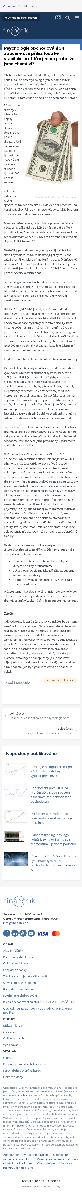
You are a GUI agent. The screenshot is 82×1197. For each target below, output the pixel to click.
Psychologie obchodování (20, 996)
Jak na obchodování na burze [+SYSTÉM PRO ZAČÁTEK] (38, 1002)
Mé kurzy (30, 6)
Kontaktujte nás (33, 1181)
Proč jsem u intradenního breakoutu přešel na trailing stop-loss (51, 818)
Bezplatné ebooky (15, 970)
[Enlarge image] (51, 146)
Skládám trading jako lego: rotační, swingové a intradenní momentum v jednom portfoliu (53, 839)
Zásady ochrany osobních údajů (25, 1154)
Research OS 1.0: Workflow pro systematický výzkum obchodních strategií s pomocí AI (53, 863)
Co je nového (11, 1032)
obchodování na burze (16, 1095)
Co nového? (11, 6)
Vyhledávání (11, 1045)
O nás (7, 1058)
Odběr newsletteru (15, 963)
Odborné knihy (13, 1077)
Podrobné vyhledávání (18, 957)
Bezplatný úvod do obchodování (24, 1064)
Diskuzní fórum (13, 1025)
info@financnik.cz (15, 923)
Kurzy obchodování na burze (22, 1071)
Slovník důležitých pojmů (19, 983)
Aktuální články (13, 950)
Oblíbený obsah (13, 1038)
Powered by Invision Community (41, 1186)
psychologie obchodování (20, 84)
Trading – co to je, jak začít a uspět (25, 976)
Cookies (54, 1181)
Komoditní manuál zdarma (20, 989)
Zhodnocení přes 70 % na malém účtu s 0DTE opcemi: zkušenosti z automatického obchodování (51, 795)
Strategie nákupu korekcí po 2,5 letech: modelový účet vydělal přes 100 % (51, 771)
